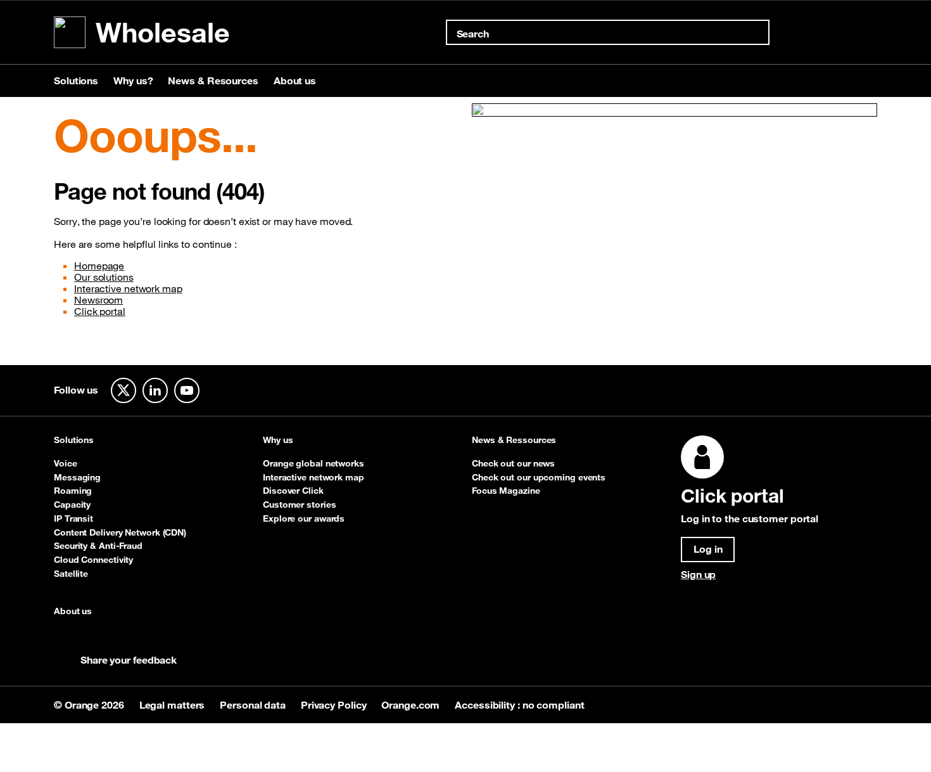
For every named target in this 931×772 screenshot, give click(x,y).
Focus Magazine (506, 490)
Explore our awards (304, 518)
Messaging (77, 477)
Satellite (71, 573)
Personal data (254, 704)
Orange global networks (313, 463)
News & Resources (213, 80)
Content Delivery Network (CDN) (120, 532)
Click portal (99, 311)
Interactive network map (128, 288)
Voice (65, 463)
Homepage (99, 265)
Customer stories (299, 504)
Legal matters (173, 704)
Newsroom (98, 299)
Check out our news (513, 463)
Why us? (133, 80)
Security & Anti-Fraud (98, 545)
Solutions (76, 80)
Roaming (73, 490)
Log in (708, 549)
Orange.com (411, 704)
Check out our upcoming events (538, 477)
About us (295, 80)
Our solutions (104, 277)
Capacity (72, 504)
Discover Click (293, 490)
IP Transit (73, 518)
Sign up (698, 574)
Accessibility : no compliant (519, 704)
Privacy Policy (335, 704)
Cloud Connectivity (93, 559)
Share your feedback (128, 659)
